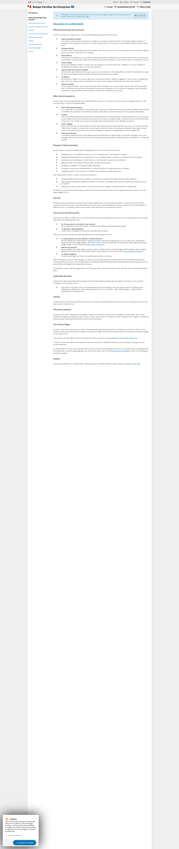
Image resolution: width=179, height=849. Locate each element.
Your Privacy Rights (34, 48)
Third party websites (35, 44)
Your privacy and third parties (38, 34)
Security (31, 30)
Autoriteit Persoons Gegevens (120, 351)
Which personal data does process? (37, 19)
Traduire (140, 16)
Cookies (31, 41)
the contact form (131, 338)
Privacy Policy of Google (94, 245)
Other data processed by (36, 23)
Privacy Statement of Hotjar (132, 251)
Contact (31, 51)
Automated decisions (35, 37)
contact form (135, 364)
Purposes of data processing (38, 27)
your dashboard (112, 338)
